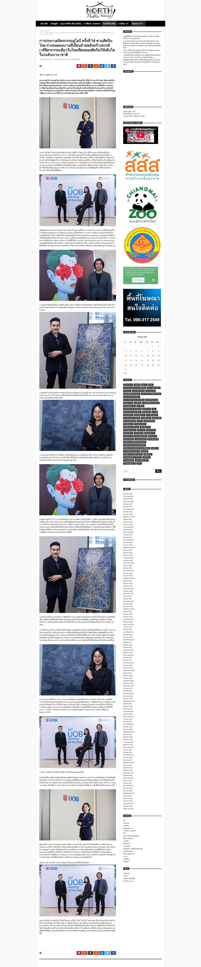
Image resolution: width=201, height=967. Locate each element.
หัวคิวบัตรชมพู (153, 439)
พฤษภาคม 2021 (128, 655)
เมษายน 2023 (127, 596)
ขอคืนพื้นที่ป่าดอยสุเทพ (131, 394)
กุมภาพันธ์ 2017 (128, 786)
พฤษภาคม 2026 (128, 501)
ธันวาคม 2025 (127, 514)
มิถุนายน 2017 (128, 775)
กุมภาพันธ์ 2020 (128, 693)
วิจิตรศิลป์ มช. (145, 427)
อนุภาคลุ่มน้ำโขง (128, 854)
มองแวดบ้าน (128, 415)
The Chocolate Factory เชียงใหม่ (134, 388)
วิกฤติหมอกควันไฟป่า (131, 427)
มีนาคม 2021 (127, 660)
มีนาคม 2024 (127, 568)
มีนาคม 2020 (127, 691)
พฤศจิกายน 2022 (128, 609)
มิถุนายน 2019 (128, 714)
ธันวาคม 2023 (127, 576)
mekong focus (128, 828)
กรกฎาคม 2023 (128, 588)
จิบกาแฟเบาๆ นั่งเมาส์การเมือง (134, 400)
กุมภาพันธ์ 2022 (128, 632)
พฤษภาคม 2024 (128, 563)
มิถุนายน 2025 (128, 530)
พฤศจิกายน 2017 (128, 762)
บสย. (154, 409)
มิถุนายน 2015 (128, 806)
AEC (124, 820)
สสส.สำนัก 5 (128, 433)
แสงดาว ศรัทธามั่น (142, 460)
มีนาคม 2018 (127, 752)
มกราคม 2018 (127, 757)
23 (158, 360)
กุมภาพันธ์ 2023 (128, 601)
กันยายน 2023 (127, 583)
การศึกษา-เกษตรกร (129, 831)
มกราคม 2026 (127, 512)
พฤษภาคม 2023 (128, 594)
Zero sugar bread (154, 388)
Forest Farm (128, 385)
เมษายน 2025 (127, 535)
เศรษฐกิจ (126, 861)
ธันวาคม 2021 (127, 637)
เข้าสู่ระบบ (126, 873)
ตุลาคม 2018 (127, 734)
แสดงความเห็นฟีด (129, 878)
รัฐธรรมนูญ (156, 418)
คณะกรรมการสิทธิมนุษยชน (151, 394)
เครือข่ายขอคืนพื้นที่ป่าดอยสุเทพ (134, 442)
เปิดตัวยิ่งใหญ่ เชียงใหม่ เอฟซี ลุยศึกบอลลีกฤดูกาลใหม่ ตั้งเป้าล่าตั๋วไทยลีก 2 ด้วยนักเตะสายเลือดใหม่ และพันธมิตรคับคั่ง (141, 62)
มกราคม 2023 (127, 604)
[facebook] (113, 66)
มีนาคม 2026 (127, 506)
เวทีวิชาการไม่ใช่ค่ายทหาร (133, 454)
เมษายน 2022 (127, 627)
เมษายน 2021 (127, 658)
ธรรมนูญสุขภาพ (129, 406)
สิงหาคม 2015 (127, 801)
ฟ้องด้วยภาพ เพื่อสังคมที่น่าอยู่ (133, 849)
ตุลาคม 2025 (127, 519)
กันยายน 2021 (127, 645)
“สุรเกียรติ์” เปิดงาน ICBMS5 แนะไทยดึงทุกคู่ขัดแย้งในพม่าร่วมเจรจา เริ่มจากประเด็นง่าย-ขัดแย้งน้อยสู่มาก (142, 56)
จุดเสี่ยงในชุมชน (151, 400)
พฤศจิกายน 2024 (128, 547)
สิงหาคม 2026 (127, 494)
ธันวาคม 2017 (127, 760)
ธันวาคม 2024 (127, 545)
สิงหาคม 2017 (127, 770)
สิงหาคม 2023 (127, 586)
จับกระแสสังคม (128, 838)
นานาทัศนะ (127, 846)
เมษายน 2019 (127, 719)
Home (41, 31)
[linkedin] (102, 66)
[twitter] (107, 66)
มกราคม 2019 (127, 727)
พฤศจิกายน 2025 (128, 517)
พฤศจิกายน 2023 (128, 578)
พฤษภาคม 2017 (128, 778)
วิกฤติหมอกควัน (140, 424)
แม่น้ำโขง (146, 457)
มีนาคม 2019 (127, 722)
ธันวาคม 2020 (127, 668)
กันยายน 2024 (127, 553)
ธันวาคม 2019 (127, 698)
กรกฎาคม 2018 (128, 742)
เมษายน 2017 (127, 780)
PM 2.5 (144, 385)
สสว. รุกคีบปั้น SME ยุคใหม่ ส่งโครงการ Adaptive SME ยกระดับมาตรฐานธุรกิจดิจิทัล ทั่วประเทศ (141, 51)
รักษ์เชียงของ (146, 418)
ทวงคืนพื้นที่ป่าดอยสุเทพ (151, 403)
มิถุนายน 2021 (128, 652)
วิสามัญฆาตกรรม (130, 430)
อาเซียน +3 (126, 859)
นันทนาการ (65, 59)
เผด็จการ (155, 448)
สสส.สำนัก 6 (139, 433)
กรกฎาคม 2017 (128, 773)
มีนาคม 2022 (127, 629)
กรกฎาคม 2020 (128, 681)
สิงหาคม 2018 (127, 739)
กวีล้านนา (127, 391)
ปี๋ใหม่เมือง (146, 412)
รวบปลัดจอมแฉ (152, 415)
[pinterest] (79, 66)
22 (153, 360)
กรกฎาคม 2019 (128, 711)
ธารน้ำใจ (140, 406)
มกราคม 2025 (127, 542)
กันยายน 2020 (127, 675)
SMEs (151, 385)
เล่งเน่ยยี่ (144, 451)
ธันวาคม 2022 (127, 606)
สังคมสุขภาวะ (149, 433)
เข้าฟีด (125, 876)
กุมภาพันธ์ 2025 (128, 540)
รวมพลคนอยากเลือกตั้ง (131, 418)
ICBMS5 (137, 385)
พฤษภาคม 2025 (128, 532)
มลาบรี (154, 412)
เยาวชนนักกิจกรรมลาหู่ (131, 451)
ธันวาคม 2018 (127, 729)
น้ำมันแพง (146, 409)
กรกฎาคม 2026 (128, 496)
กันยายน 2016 (127, 798)
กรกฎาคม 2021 (128, 650)
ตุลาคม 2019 (127, 704)
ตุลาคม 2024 (127, 550)
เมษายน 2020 (127, 688)
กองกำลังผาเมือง (138, 391)
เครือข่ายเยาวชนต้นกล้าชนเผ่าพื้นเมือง (136, 448)
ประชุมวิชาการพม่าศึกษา (132, 412)
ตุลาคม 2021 (127, 642)
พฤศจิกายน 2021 (128, 640)
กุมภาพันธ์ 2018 (128, 755)
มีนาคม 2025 (127, 537)
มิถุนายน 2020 (128, 683)
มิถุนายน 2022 (128, 622)
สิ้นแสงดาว (152, 436)
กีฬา (124, 833)
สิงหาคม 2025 (127, 524)
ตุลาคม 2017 (127, 765)
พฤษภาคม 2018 (128, 747)
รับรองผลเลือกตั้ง (129, 421)
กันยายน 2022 (127, 614)
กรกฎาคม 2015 (128, 803)
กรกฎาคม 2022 (128, 619)
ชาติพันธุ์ (137, 403)
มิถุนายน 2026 (128, 499)
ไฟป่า (139, 463)
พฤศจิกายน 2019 (128, 701)
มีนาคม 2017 (127, 783)
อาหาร (125, 856)
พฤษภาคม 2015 (128, 809)
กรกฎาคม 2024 (128, 558)
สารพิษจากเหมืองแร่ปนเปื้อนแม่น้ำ (135, 436)
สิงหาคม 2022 (127, 617)
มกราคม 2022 (127, 634)
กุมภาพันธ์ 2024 (128, 570)
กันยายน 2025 (127, 522)
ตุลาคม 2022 (127, 611)
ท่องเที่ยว (126, 841)
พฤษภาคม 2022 (128, 624)
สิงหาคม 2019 (127, 709)
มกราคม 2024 (127, 573)
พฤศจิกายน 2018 (128, 732)
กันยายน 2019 (127, 706)
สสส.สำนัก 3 (151, 430)
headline (47, 31)
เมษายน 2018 (127, 750)
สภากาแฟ (141, 430)
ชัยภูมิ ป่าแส (128, 403)
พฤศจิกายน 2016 (128, 793)
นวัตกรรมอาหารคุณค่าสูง (132, 409)
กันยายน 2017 (127, 768)
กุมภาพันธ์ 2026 (128, 509)
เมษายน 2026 (127, 504)
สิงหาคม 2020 (127, 678)
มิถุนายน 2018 (128, 745)
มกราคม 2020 (127, 696)
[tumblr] (90, 66)
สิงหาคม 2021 (127, 647)
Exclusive (126, 823)
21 (148, 360)
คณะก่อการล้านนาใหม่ (131, 397)
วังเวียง (139, 421)
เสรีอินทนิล (147, 454)
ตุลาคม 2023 (127, 581)
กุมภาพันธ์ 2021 (128, 663)
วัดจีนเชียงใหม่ (149, 421)
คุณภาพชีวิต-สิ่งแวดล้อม (131, 836)
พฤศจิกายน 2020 (128, 670)
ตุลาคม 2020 (127, 673)
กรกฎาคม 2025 (128, 527)
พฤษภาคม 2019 (128, 716)
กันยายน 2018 (127, 737)
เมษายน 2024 (127, 565)
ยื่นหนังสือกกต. (139, 415)
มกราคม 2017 (127, 788)
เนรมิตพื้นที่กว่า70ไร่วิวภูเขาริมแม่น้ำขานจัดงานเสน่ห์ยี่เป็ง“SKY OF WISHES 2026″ (141, 37)
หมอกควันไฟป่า (140, 439)
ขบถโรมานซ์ (150, 391)
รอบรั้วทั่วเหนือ (75, 59)
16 (158, 356)
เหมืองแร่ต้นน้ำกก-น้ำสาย (132, 457)
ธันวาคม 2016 (127, 791)
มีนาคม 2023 (127, 599)
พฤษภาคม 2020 (128, 686)
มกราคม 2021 (127, 665)
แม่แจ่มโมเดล (128, 460)
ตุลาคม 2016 (127, 796)
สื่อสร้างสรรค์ (128, 439)
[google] (84, 66)
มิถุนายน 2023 (128, 591)
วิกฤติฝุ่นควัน (128, 424)
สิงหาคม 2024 (127, 555)
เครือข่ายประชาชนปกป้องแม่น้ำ (134, 445)
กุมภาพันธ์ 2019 (128, 724)
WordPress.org (128, 881)
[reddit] (96, 66)
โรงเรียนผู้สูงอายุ (129, 463)
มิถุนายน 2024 (128, 560)
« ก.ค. (125, 373)
